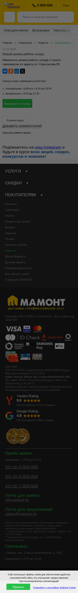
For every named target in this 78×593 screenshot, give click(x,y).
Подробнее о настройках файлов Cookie (54, 587)
